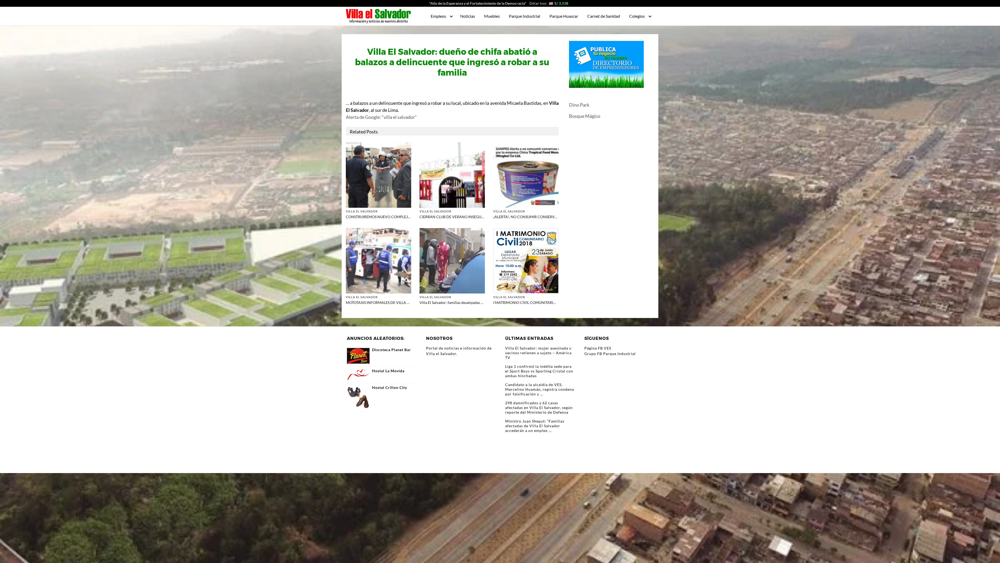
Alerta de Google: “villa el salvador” (381, 117)
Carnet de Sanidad (603, 16)
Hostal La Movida (388, 371)
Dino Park (579, 105)
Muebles (492, 16)
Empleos (438, 16)
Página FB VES (597, 348)
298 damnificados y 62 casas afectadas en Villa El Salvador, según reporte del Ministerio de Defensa (539, 407)
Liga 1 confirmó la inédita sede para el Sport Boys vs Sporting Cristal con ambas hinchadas (539, 371)
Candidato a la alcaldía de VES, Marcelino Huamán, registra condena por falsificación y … (539, 389)
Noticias (467, 16)
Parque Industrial (524, 16)
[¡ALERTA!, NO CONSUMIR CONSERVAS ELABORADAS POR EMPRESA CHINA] (526, 174)
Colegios (637, 16)
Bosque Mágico (584, 116)
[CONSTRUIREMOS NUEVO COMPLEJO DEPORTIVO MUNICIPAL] (378, 174)
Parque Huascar (563, 16)
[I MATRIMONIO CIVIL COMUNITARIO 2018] (526, 260)
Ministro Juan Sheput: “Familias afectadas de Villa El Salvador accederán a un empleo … (534, 426)
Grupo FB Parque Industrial (610, 353)
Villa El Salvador (362, 211)
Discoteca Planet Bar (391, 350)
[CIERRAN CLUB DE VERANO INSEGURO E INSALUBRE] (452, 174)
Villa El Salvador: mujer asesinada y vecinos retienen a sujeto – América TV (538, 353)
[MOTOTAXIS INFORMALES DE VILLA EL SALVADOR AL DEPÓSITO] (378, 260)
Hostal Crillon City (389, 387)
